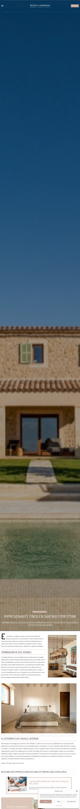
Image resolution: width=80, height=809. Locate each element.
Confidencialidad (59, 805)
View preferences (71, 801)
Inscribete (75, 6)
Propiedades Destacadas (39, 612)
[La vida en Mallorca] (40, 5)
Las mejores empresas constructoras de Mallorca (48, 782)
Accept (45, 801)
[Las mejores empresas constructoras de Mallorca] (17, 784)
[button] (77, 791)
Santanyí (8, 639)
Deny (59, 801)
